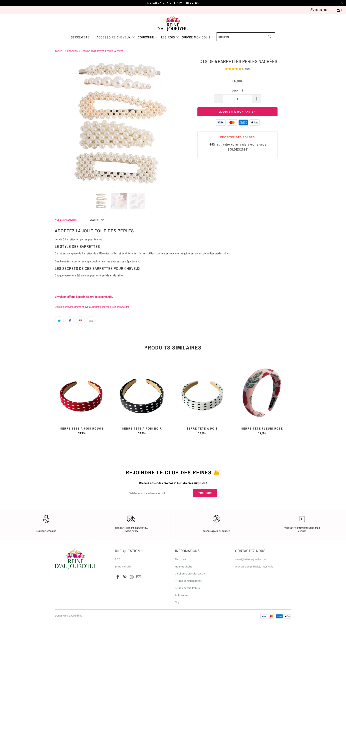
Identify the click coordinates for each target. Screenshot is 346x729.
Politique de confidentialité (187, 588)
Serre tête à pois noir (142, 393)
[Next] (177, 122)
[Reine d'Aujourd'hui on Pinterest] (125, 577)
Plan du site (180, 559)
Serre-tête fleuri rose (262, 393)
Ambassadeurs (182, 595)
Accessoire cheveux (114, 37)
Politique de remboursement (188, 580)
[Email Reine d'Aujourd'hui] (139, 577)
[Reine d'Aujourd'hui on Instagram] (132, 577)
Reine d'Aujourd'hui (71, 615)
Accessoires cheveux (79, 307)
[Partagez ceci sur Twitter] (59, 320)
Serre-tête (81, 37)
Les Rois (168, 37)
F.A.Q (117, 559)
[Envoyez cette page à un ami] (91, 320)
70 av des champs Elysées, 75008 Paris (254, 566)
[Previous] (62, 122)
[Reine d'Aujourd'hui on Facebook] (118, 577)
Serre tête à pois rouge (82, 393)
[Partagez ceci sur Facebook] (69, 320)
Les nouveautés (120, 307)
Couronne (146, 37)
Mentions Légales (183, 566)
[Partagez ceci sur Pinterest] (80, 320)
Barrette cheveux (101, 307)
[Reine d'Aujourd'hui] (173, 23)
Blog (177, 602)
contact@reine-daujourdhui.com (250, 559)
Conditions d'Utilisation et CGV (190, 573)
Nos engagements (66, 219)
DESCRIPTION (97, 219)
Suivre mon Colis (123, 566)
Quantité (237, 90)
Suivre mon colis (196, 37)
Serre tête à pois (202, 393)
